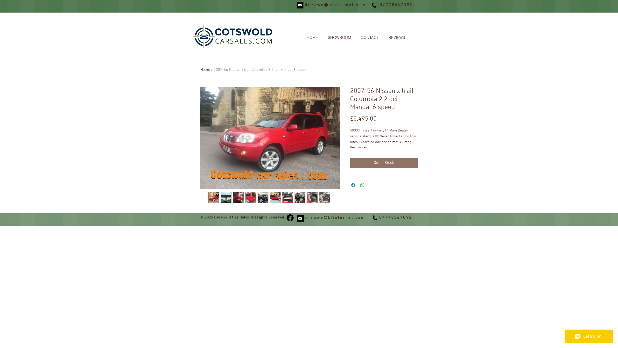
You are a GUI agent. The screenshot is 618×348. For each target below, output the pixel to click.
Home (205, 69)
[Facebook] (290, 218)
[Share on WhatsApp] (362, 185)
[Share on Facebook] (353, 185)
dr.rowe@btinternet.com (335, 5)
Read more (358, 147)
